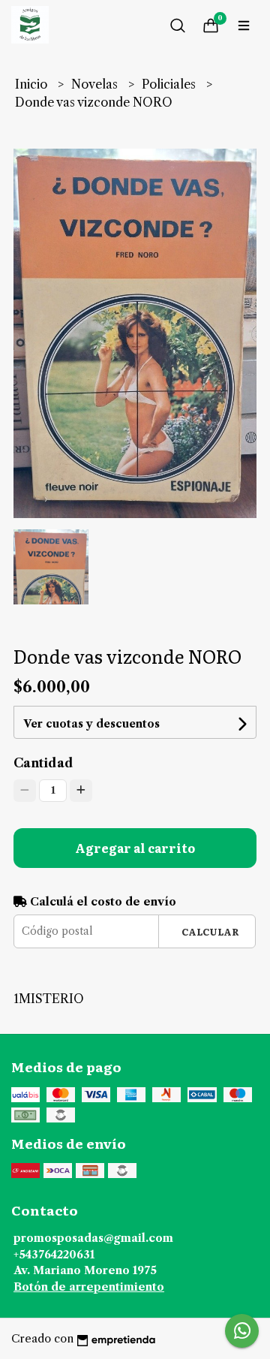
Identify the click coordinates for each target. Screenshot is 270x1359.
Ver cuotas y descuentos (91, 724)
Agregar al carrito (135, 848)
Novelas (96, 84)
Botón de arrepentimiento (89, 1287)
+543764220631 (54, 1254)
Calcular (210, 931)
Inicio (32, 84)
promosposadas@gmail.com (93, 1238)
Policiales (170, 84)
